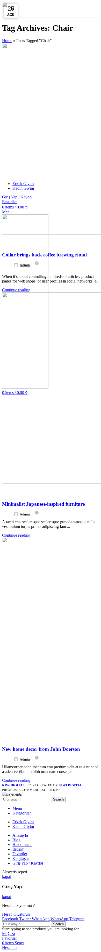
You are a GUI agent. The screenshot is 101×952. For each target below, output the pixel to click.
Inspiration (15, 492)
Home (7, 40)
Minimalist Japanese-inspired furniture (43, 504)
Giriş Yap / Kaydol (27, 863)
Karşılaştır (20, 858)
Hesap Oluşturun (16, 914)
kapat (6, 876)
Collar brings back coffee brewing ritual (44, 254)
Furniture (14, 243)
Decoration (15, 737)
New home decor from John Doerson (41, 749)
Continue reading (16, 290)
